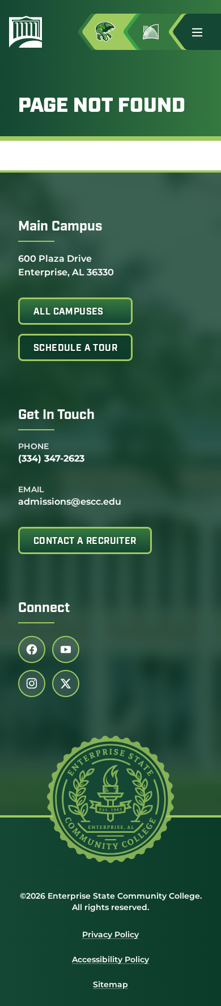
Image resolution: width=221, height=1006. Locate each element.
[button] (201, 32)
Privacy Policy (110, 934)
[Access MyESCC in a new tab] (114, 32)
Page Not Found (101, 107)
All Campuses (68, 312)
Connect (44, 608)
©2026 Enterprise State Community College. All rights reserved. (111, 901)
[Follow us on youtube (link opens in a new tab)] (65, 649)
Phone (33, 446)
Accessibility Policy (110, 959)
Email (31, 489)
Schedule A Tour (75, 348)
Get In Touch (56, 415)
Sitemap (110, 984)
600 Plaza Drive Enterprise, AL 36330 (66, 265)
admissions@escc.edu (69, 501)
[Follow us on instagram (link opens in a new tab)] (31, 683)
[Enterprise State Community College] (30, 32)
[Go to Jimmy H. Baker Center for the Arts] (159, 32)
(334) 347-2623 (51, 458)
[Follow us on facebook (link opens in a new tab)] (31, 649)
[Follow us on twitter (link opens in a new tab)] (65, 683)
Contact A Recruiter (85, 541)
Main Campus (60, 227)
